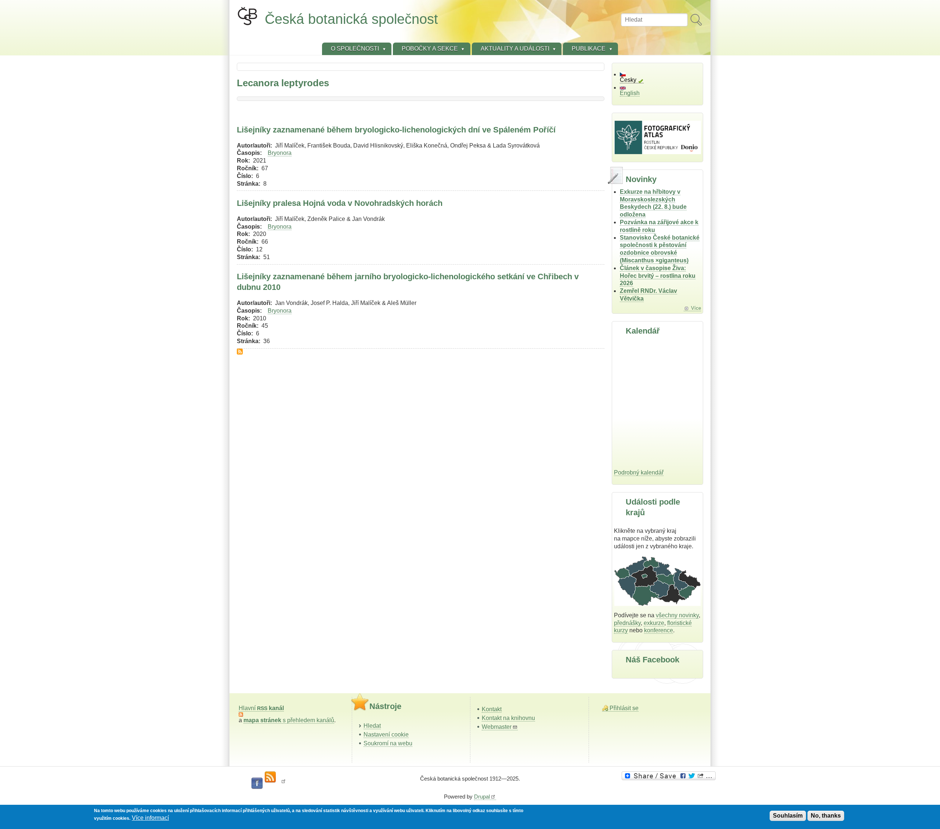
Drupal (482, 796)
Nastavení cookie (386, 734)
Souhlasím (788, 815)
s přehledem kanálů (288, 720)
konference (658, 630)
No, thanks (826, 815)
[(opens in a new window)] (670, 775)
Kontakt (492, 709)
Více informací (150, 818)
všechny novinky (677, 615)
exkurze (654, 623)
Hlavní (261, 708)
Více (696, 308)
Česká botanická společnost (351, 19)
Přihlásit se (624, 708)
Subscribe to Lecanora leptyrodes (240, 351)
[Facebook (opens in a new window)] (257, 783)
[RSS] (270, 777)
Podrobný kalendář (639, 472)
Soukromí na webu (388, 743)
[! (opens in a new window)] (283, 783)
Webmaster (496, 727)
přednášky (627, 623)
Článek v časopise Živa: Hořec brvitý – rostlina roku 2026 (657, 276)
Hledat (372, 726)
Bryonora (280, 153)
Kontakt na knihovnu (508, 718)
